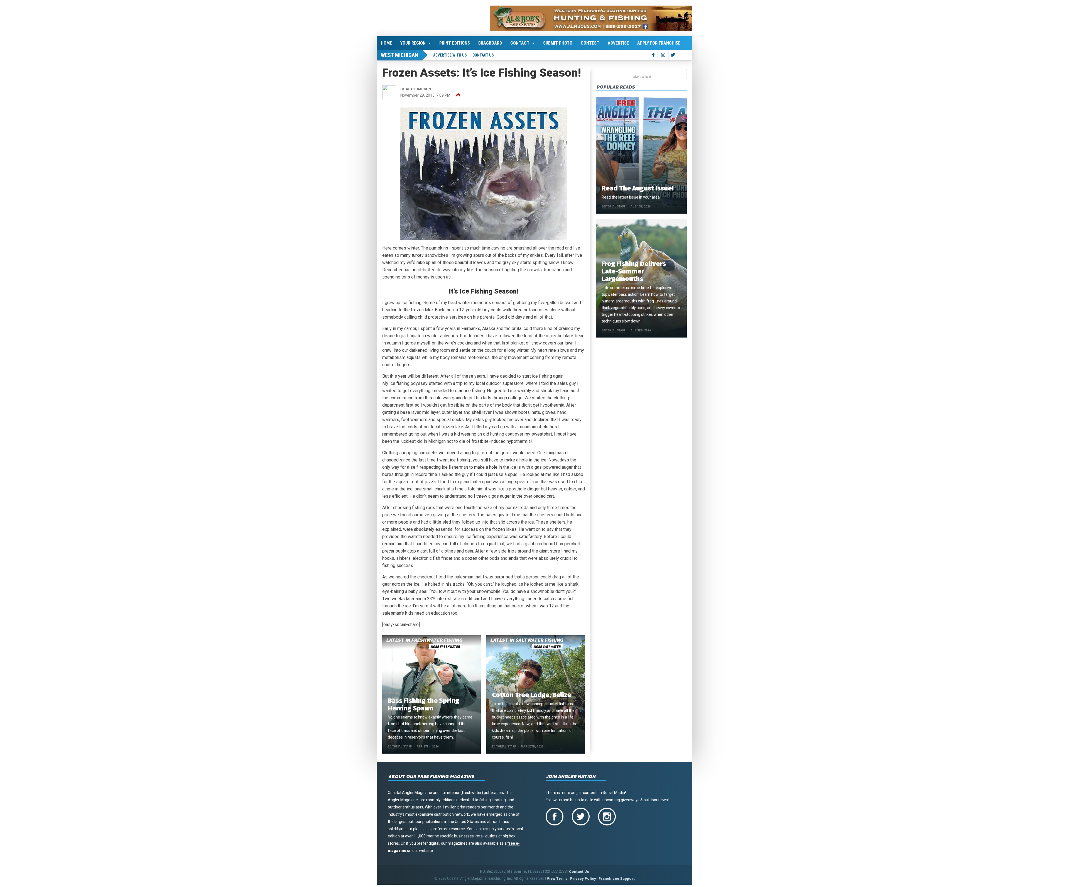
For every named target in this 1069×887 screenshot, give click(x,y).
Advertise (618, 43)
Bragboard (490, 43)
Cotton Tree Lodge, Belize (531, 695)
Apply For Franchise (658, 43)
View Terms (557, 878)
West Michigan (399, 55)
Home (386, 43)
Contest (590, 43)
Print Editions (454, 43)
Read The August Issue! (637, 188)
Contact (519, 43)
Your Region (413, 43)
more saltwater (547, 647)
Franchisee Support (617, 878)
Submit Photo (557, 43)
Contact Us (483, 55)
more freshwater (445, 647)
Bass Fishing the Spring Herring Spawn (423, 704)
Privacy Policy (583, 878)
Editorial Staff (400, 746)
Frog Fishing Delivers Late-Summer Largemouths (634, 271)
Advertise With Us (450, 55)
